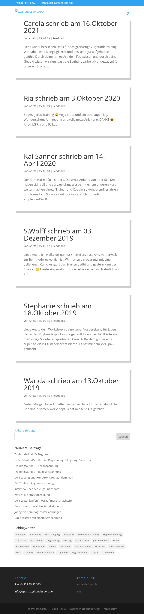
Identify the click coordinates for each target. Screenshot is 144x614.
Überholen (108, 552)
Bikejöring (69, 534)
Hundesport (38, 546)
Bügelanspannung (112, 534)
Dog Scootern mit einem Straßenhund (38, 518)
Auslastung (35, 534)
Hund (116, 540)
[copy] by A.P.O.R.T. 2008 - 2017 (46, 609)
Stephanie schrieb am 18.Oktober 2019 (58, 309)
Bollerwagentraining (88, 534)
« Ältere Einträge (24, 430)
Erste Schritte (82, 540)
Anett (32, 38)
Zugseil (95, 552)
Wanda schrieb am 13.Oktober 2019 (71, 384)
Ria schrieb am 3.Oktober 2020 (72, 98)
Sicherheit (100, 546)
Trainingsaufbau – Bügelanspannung (37, 471)
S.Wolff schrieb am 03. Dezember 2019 (58, 234)
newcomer (65, 546)
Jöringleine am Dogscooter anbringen (37, 512)
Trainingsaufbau (45, 552)
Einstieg (67, 540)
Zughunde (63, 552)
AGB (79, 591)
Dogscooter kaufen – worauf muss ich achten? (43, 500)
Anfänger (21, 534)
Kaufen (52, 546)
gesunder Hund (101, 540)
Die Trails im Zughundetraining (34, 483)
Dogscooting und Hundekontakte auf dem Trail (43, 477)
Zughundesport (80, 552)
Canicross (21, 540)
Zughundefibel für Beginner (32, 454)
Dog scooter (36, 540)
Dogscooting (53, 540)
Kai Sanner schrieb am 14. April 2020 (64, 160)
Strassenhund (116, 546)
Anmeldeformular (87, 584)
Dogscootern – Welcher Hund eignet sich (39, 506)
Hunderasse (22, 546)
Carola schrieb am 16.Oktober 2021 (71, 27)
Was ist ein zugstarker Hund (32, 495)
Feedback (59, 38)
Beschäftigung (52, 534)
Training (28, 552)
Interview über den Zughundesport (36, 489)
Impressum (110, 609)
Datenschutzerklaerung (84, 609)
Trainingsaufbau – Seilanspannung (36, 466)
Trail (18, 552)
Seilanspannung (82, 546)
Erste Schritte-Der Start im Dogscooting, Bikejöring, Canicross (52, 460)
